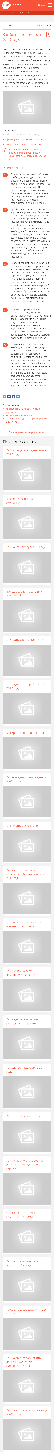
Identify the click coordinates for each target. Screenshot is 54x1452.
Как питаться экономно (22, 826)
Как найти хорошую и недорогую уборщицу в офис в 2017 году (27, 874)
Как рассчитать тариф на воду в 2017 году (26, 1412)
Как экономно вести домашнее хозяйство (20, 973)
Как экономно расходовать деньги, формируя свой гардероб (24, 1164)
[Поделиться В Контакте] (9, 396)
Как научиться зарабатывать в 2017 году (26, 686)
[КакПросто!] (12, 5)
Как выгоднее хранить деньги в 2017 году (26, 779)
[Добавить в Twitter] (18, 396)
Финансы (15, 13)
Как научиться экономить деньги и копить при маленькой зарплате (23, 1362)
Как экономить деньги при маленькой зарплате (24, 924)
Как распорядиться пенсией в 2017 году (25, 139)
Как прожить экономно (19, 415)
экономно (21, 322)
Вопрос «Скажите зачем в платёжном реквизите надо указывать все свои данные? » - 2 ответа (27, 154)
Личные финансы (28, 13)
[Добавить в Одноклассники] (4, 396)
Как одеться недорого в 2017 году (25, 1069)
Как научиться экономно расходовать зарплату (23, 1021)
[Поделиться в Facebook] (13, 396)
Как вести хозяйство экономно (20, 500)
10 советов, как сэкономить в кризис (26, 1311)
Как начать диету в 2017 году (25, 547)
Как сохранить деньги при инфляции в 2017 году (26, 420)
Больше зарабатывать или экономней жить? (24, 593)
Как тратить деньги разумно (25, 1116)
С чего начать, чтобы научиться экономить (21, 1215)
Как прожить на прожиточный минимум (23, 410)
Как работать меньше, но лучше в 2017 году (23, 1263)
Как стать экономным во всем (26, 640)
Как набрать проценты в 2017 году (22, 144)
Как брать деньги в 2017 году (25, 733)
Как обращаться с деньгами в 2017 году (26, 452)
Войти (42, 5)
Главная (5, 13)
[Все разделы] (50, 5)
